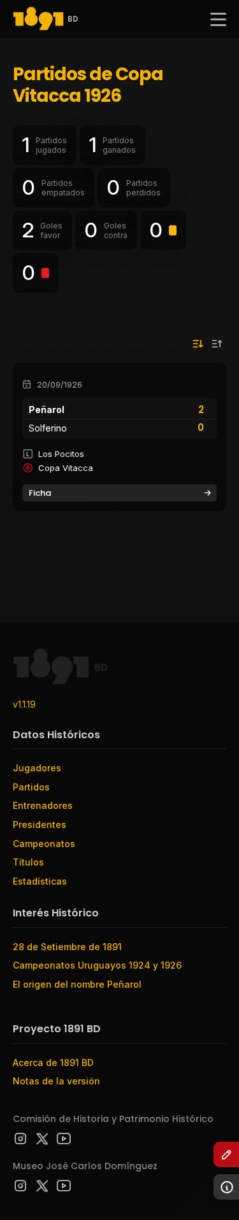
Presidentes (39, 824)
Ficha (40, 493)
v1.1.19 (24, 704)
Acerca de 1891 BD (53, 1062)
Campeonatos (44, 843)
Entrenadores (43, 805)
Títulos (28, 862)
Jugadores (37, 767)
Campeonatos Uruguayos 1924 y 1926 (97, 965)
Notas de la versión (56, 1081)
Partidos (31, 787)
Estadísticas (40, 881)
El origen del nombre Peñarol (77, 984)
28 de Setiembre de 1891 (67, 946)
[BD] (38, 19)
